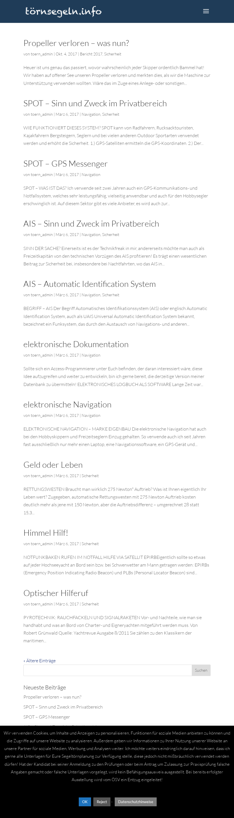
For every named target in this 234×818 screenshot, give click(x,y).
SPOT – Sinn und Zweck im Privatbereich (95, 103)
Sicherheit (112, 53)
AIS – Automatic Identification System (89, 284)
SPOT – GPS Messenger (65, 163)
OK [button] (85, 801)
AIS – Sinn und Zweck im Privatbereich (91, 223)
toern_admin (42, 53)
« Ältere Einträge (39, 660)
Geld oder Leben (53, 464)
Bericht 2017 (91, 53)
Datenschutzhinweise (135, 801)
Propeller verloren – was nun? (76, 43)
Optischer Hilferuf (55, 593)
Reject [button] (102, 801)
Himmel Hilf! (45, 532)
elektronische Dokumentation (76, 344)
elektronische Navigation (67, 404)
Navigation (91, 114)
